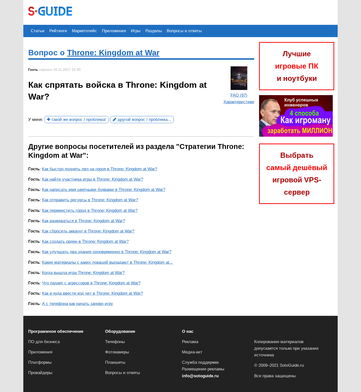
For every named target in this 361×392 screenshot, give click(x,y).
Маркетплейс (84, 31)
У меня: (35, 119)
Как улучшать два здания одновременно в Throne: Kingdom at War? (106, 251)
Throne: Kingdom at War (113, 52)
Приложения (114, 31)
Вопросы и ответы (184, 31)
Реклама (190, 341)
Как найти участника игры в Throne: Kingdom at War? (92, 179)
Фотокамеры (117, 352)
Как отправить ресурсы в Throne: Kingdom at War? (90, 200)
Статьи (37, 31)
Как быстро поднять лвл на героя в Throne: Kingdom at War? (99, 169)
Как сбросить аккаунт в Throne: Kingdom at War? (88, 231)
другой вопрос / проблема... (143, 119)
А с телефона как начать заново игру (77, 303)
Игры (135, 31)
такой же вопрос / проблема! (78, 119)
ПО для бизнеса (44, 341)
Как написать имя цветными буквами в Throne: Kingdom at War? (103, 189)
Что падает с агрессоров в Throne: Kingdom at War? (91, 283)
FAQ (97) (239, 95)
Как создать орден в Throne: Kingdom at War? (85, 241)
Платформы (40, 362)
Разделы (153, 31)
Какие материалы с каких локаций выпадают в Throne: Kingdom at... (107, 262)
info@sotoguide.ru (200, 376)
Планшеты (115, 362)
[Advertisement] (166, 12)
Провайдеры (40, 372)
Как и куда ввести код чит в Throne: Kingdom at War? (92, 293)
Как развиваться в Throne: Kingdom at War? (83, 220)
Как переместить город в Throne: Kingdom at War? (90, 210)
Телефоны (115, 341)
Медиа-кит (192, 352)
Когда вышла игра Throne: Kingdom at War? (83, 272)
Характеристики (238, 102)
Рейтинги (58, 31)
